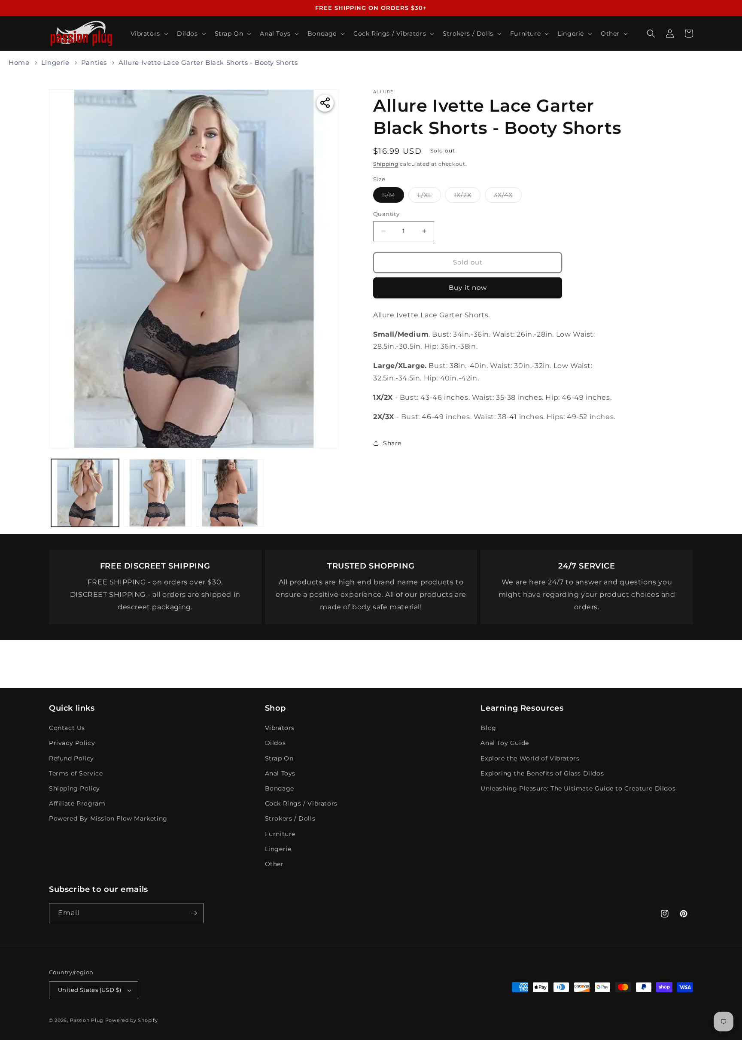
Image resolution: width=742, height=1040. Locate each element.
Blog (488, 728)
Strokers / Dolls (290, 818)
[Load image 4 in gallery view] (230, 493)
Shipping (385, 164)
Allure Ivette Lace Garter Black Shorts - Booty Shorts (208, 62)
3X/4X (508, 197)
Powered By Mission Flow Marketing (108, 818)
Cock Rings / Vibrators (301, 803)
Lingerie (55, 62)
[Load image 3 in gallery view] (157, 493)
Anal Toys (280, 773)
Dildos (275, 743)
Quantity (386, 213)
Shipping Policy (74, 788)
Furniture (280, 834)
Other (274, 864)
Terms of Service (76, 773)
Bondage (279, 788)
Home (19, 62)
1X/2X (467, 197)
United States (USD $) (89, 989)
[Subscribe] (193, 913)
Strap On (279, 758)
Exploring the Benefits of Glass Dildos (542, 773)
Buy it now (468, 287)
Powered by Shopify (131, 1020)
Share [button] (392, 443)
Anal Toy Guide (504, 743)
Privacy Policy (72, 743)
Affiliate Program (77, 803)
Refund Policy (71, 758)
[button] (148, 33)
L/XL (429, 197)
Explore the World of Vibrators (529, 758)
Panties (94, 62)
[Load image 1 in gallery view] (85, 493)
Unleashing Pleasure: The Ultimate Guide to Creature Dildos (577, 788)
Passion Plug (86, 1020)
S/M (393, 197)
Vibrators (280, 728)
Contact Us (67, 728)
